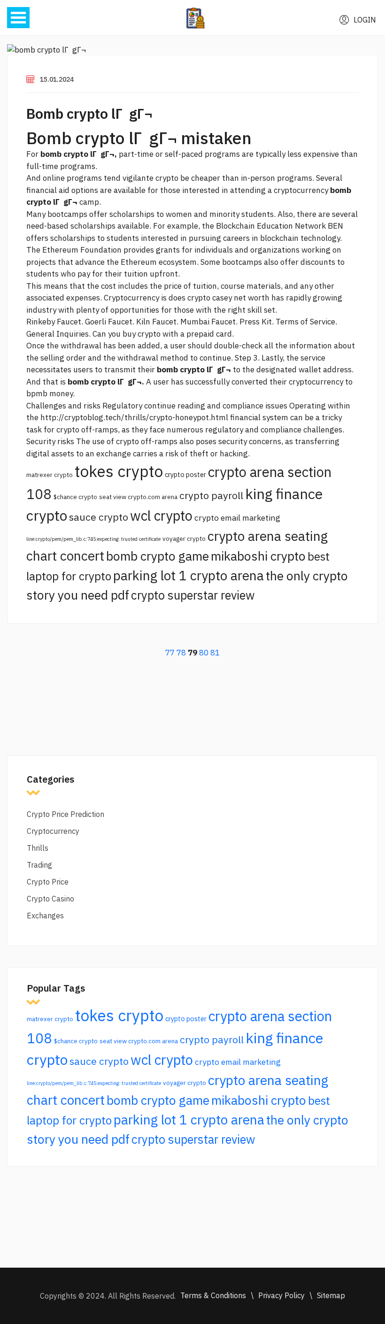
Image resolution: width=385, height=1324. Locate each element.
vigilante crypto (150, 178)
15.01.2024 (57, 79)
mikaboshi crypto (258, 556)
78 (181, 652)
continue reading (174, 405)
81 (215, 652)
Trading (39, 865)
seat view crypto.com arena (138, 497)
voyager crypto (184, 538)
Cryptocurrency (53, 831)
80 (203, 652)
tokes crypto (119, 471)
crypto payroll (211, 495)
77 (170, 652)
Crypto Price (48, 881)
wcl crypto (161, 515)
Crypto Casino (50, 898)
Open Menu (18, 17)
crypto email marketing (237, 517)
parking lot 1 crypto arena (188, 575)
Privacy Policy (281, 1295)
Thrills (37, 848)
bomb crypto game (157, 556)
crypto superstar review (192, 595)
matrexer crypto (49, 474)
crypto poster (185, 474)
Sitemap (331, 1295)
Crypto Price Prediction (65, 814)
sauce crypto (98, 516)
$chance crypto (75, 497)
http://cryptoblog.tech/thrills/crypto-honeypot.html (134, 417)
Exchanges (45, 915)
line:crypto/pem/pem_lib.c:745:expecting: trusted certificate (93, 539)
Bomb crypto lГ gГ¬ (89, 113)
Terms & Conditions (213, 1295)
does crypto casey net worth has (226, 298)
